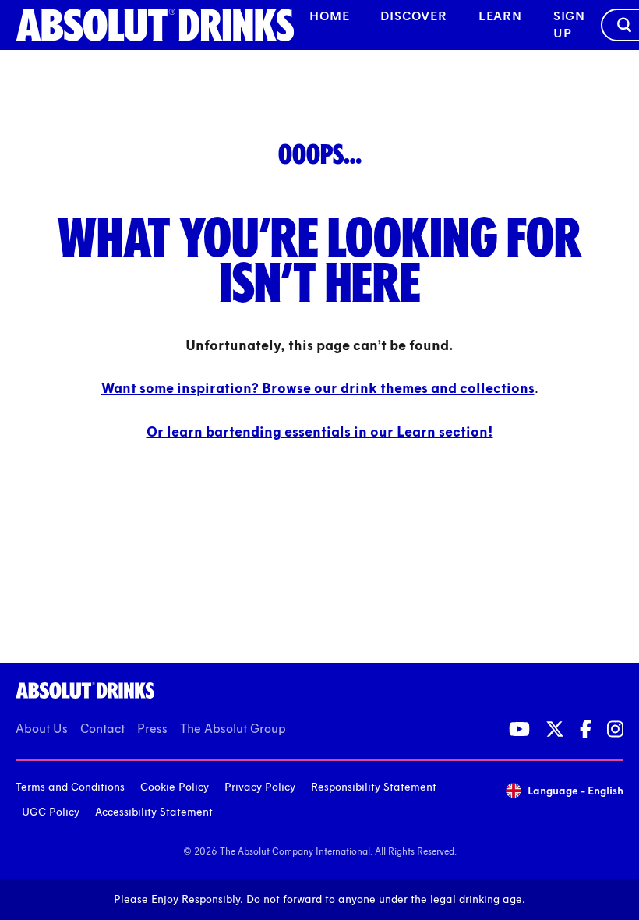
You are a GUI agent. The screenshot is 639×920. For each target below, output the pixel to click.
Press (152, 728)
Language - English (575, 791)
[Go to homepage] (155, 25)
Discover (413, 16)
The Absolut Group (233, 728)
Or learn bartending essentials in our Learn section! (320, 432)
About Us (42, 728)
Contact (102, 728)
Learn (500, 16)
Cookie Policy (174, 787)
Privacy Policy (259, 787)
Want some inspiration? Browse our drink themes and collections (318, 388)
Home (329, 16)
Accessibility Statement (154, 812)
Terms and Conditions (70, 787)
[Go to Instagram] (615, 729)
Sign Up (569, 25)
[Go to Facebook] (585, 729)
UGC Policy (50, 812)
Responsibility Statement (373, 787)
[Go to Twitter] (554, 729)
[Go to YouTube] (519, 729)
